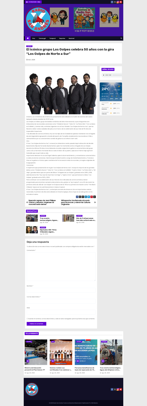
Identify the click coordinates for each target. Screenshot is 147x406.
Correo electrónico (34, 297)
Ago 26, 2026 (44, 222)
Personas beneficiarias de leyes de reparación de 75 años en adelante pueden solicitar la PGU (84, 371)
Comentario (31, 250)
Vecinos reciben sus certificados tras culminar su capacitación (60, 370)
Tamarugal (42, 38)
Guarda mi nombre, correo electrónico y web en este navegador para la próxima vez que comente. (61, 319)
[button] (121, 38)
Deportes (62, 38)
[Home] (28, 38)
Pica (33, 38)
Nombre (30, 286)
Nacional (71, 38)
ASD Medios (94, 403)
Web (28, 308)
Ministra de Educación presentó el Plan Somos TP (35, 369)
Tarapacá (52, 38)
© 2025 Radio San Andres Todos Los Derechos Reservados (65, 403)
